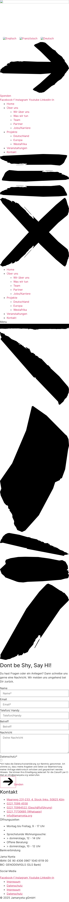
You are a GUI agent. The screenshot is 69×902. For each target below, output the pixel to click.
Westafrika (20, 144)
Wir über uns (21, 111)
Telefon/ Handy (9, 710)
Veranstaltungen (17, 148)
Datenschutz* (8, 756)
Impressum (13, 881)
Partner (18, 124)
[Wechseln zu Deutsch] (47, 38)
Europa (17, 140)
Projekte (12, 132)
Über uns (12, 107)
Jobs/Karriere (21, 128)
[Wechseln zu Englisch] (9, 38)
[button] (34, 210)
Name (3, 688)
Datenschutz (15, 885)
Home (10, 103)
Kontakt (11, 152)
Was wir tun (20, 115)
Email (3, 699)
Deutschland (21, 136)
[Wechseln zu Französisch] (28, 38)
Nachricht (6, 732)
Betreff (4, 721)
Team (16, 120)
